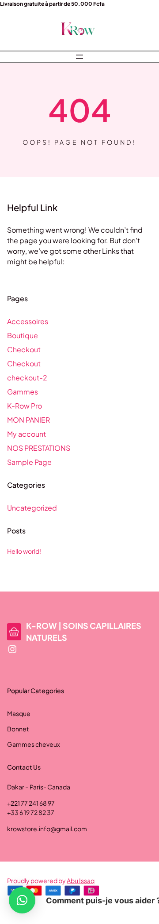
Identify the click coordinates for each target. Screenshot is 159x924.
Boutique (22, 335)
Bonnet (18, 729)
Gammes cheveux (33, 744)
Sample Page (29, 462)
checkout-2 (27, 377)
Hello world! (24, 551)
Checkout (24, 349)
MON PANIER (28, 419)
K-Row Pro (24, 405)
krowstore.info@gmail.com (47, 829)
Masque (18, 713)
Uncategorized (32, 507)
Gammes (22, 391)
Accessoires (27, 321)
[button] (22, 900)
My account (26, 433)
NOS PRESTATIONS (38, 448)
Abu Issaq (81, 880)
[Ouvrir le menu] (79, 56)
